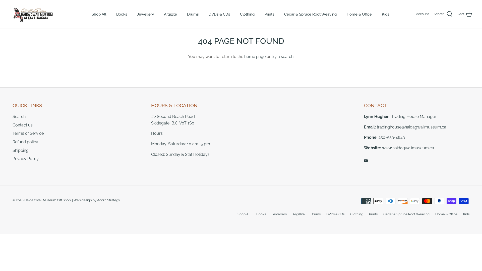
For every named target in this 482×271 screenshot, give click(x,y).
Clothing (247, 14)
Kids (385, 14)
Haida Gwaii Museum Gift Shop (47, 200)
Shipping (21, 150)
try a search (282, 56)
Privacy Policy (26, 158)
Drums (193, 14)
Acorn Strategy (108, 200)
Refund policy (25, 142)
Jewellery (145, 14)
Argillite (170, 14)
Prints (269, 14)
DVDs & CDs (219, 14)
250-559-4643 (392, 137)
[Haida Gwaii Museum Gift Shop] (32, 14)
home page (255, 56)
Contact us (23, 125)
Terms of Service (28, 133)
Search (19, 116)
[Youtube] (366, 161)
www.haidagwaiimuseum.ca (408, 148)
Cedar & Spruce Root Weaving (310, 14)
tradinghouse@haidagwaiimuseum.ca (411, 127)
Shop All (99, 14)
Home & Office (359, 14)
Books (121, 14)
